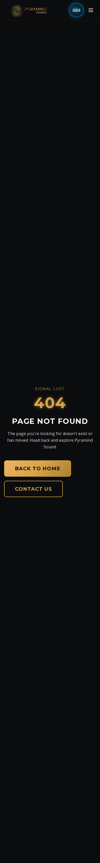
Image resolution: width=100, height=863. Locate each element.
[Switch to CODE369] (76, 10)
